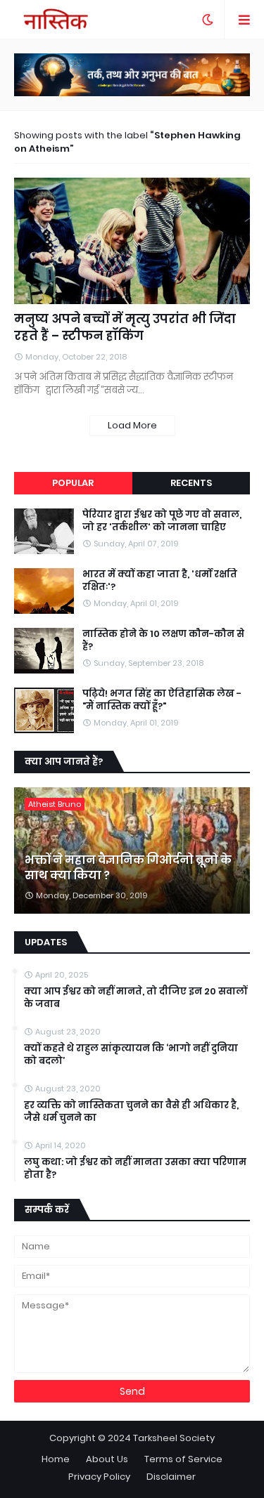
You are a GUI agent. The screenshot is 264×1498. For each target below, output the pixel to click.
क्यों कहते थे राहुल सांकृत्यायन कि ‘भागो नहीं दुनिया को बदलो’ (131, 1054)
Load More (132, 425)
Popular (73, 483)
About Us (107, 1459)
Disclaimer (171, 1476)
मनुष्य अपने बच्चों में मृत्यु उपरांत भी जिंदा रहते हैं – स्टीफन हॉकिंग (125, 327)
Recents (191, 483)
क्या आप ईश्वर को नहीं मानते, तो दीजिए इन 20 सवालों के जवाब (135, 998)
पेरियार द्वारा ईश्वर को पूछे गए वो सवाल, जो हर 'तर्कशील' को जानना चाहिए (161, 521)
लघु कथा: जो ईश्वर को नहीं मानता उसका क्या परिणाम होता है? (135, 1168)
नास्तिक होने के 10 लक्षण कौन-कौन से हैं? (163, 640)
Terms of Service (183, 1459)
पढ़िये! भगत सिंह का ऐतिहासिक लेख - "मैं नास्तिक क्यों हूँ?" (161, 700)
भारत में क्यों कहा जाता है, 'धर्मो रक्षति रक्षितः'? (159, 580)
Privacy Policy (99, 1476)
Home (56, 1459)
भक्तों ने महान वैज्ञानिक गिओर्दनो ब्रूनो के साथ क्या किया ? (128, 868)
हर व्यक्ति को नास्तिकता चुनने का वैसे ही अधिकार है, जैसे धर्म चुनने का (131, 1111)
